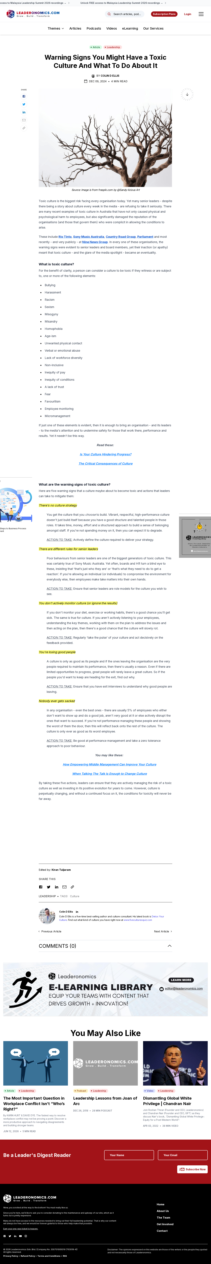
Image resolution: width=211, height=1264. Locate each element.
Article (96, 47)
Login (187, 14)
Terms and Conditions (48, 1256)
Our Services (153, 28)
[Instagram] (25, 1236)
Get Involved (165, 1224)
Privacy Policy (10, 1256)
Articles (75, 28)
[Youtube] (20, 1236)
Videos (111, 28)
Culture (74, 896)
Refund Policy (28, 1256)
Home (160, 1204)
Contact (162, 1230)
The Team (163, 1217)
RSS (65, 1256)
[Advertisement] (105, 827)
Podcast (81, 1090)
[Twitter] (10, 1236)
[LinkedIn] (15, 1236)
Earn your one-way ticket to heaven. (20, 1228)
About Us (163, 1211)
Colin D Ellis (110, 75)
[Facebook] (4, 1236)
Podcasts (94, 28)
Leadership (113, 47)
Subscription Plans (164, 14)
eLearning (130, 28)
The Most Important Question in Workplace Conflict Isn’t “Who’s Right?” (34, 1103)
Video (150, 1090)
